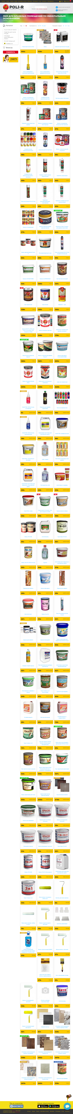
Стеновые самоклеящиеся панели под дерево (28, 1053)
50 (66, 25)
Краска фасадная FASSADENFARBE (62, 356)
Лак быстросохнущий (62, 278)
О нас (40, 1)
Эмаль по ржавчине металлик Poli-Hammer (62, 124)
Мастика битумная (45, 717)
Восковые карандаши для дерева (62, 459)
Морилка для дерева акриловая (45, 408)
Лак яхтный (45, 304)
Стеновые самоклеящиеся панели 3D (45, 1053)
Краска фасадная (45, 588)
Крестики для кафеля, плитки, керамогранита (45, 975)
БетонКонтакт (28, 614)
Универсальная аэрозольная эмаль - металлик (28, 176)
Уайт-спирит (45, 459)
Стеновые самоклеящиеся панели (8, 37)
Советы (12, 1)
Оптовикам (35, 1)
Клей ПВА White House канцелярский (28, 434)
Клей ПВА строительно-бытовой (28, 459)
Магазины (30, 1)
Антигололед (62, 1001)
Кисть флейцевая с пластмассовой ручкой (28, 72)
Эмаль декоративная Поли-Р (28, 253)
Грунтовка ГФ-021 (62, 536)
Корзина (68, 1)
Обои (45, 46)
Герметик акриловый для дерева (28, 124)
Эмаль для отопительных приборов (45, 382)
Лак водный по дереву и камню (28, 691)
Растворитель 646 (45, 485)
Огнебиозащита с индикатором (62, 717)
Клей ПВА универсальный (62, 433)
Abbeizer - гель (62, 304)
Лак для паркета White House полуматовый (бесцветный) (45, 743)
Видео (16, 1)
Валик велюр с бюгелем (62, 949)
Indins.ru (17, 1112)
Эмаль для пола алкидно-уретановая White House (62, 743)
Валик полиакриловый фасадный (28, 1027)
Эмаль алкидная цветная (45, 330)
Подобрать (10, 52)
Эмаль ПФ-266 (28, 536)
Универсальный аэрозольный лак (45, 98)
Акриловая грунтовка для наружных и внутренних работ (28, 485)
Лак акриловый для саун (45, 253)
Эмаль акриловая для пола (28, 794)
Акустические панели (10, 29)
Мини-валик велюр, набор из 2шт (28, 924)
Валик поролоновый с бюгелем (45, 924)
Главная (5, 20)
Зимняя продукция (9, 41)
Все (68, 25)
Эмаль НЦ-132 (45, 614)
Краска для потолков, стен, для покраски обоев (45, 511)
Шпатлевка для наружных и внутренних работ (62, 563)
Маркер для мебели (28, 588)
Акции (7, 1)
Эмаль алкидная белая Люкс (28, 382)
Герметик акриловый (62, 175)
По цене (44, 25)
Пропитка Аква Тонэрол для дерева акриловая (62, 227)
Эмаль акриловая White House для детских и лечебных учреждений (45, 769)
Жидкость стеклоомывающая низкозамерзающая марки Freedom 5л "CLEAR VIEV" (28, 950)
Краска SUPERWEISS (45, 278)
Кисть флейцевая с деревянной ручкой (45, 72)
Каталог (3, 1)
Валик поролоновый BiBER (45, 949)
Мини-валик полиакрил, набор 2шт (45, 898)
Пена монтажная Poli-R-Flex (28, 201)
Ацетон (45, 562)
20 (63, 25)
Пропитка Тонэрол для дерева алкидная (62, 330)
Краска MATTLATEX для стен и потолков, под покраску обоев (28, 330)
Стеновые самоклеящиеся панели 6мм (45, 1078)
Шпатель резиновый (62, 923)
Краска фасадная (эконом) (45, 846)
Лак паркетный (28, 304)
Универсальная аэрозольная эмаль (28, 150)
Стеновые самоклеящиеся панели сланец (62, 1053)
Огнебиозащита (28, 717)
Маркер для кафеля (62, 588)
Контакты (44, 1)
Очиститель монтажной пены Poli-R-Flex (62, 72)
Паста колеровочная (62, 407)
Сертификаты (50, 1)
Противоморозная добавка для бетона (45, 666)
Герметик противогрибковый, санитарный (45, 201)
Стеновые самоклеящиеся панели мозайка (28, 1078)
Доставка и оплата (22, 1)
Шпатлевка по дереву (62, 485)
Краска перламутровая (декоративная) (45, 227)
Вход (62, 1)
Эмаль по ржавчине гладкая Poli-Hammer (45, 124)
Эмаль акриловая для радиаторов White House (62, 640)
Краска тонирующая (28, 227)
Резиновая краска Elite (28, 46)
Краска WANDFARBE (28, 278)
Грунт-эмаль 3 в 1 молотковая (45, 691)
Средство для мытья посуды (10, 32)
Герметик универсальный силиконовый (62, 201)
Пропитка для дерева (62, 691)
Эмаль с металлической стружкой (62, 150)
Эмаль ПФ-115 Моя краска (45, 872)
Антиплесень (45, 536)
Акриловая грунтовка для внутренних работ (45, 434)
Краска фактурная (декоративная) (45, 795)
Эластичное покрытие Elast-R (28, 356)
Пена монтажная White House (62, 614)
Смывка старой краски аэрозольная (45, 176)
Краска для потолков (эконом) (45, 820)
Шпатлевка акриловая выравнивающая (62, 666)
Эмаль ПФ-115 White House (28, 562)
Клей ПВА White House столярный (28, 408)
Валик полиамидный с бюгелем (28, 1001)
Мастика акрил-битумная (62, 98)
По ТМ (39, 25)
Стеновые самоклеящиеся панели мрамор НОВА (62, 1027)
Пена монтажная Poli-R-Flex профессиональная (62, 253)
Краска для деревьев (28, 820)
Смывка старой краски (28, 665)
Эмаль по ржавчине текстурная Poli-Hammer (28, 98)
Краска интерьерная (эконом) (62, 820)
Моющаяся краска (28, 846)
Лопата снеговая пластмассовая (45, 1001)
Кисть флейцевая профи (62, 975)
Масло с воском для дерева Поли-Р (45, 356)
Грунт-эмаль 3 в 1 (28, 743)
